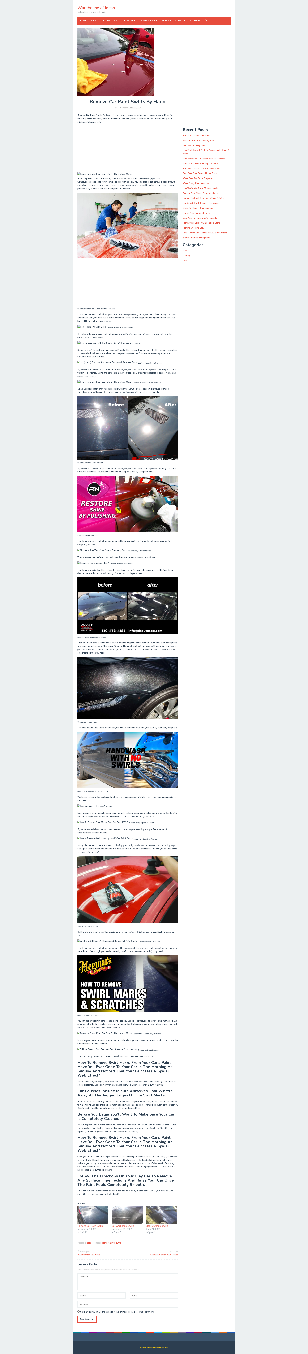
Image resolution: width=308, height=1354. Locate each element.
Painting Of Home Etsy (193, 227)
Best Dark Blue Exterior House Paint (200, 173)
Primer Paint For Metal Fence (196, 212)
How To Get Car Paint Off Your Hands (200, 188)
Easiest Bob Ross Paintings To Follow (200, 163)
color (185, 250)
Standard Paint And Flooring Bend (198, 140)
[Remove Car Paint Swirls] (92, 1215)
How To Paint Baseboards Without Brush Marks (205, 232)
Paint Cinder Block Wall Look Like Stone (201, 222)
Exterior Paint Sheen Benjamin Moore (200, 193)
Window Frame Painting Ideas (196, 237)
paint (89, 1242)
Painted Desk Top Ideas (88, 1253)
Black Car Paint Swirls (157, 1225)
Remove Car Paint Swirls (90, 1225)
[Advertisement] (127, 148)
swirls (118, 1242)
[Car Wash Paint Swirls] (127, 1215)
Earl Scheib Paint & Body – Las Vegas (201, 202)
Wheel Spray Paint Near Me (196, 183)
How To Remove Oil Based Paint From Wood (204, 158)
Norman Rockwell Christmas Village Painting (203, 197)
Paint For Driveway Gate (194, 145)
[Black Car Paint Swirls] (161, 1215)
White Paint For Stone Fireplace (197, 178)
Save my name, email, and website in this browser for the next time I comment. (117, 1311)
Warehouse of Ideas (96, 8)
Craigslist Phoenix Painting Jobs (198, 207)
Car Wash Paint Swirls (123, 1225)
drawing (186, 255)
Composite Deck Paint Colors (164, 1253)
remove (111, 1242)
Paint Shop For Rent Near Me (196, 135)
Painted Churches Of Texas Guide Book (201, 168)
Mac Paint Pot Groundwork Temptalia (200, 217)
